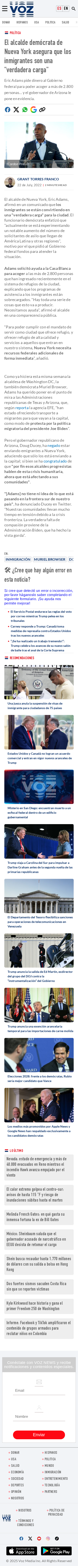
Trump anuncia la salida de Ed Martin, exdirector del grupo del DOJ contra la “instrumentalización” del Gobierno (40, 976)
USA (36, 22)
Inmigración (18, 559)
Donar (6, 22)
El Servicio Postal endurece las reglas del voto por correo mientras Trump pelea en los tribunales (41, 616)
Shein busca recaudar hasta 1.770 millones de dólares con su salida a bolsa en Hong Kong (38, 1264)
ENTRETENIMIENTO (56, 1479)
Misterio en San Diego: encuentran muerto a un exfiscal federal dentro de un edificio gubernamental (39, 812)
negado (53, 445)
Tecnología (52, 1485)
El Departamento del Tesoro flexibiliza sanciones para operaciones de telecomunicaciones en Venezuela (40, 921)
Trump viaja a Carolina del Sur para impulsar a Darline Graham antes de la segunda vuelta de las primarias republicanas (40, 867)
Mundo (49, 1466)
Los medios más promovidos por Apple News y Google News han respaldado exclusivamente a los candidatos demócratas (39, 1131)
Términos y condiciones (25, 1523)
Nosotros (17, 1498)
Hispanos (22, 22)
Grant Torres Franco (38, 179)
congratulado (55, 461)
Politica (50, 22)
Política (15, 33)
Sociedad (17, 1479)
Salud (65, 22)
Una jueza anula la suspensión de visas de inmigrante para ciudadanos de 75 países (35, 705)
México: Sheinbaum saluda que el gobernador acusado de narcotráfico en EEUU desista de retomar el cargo (36, 1239)
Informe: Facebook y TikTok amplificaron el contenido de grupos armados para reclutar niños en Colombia (38, 1328)
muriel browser (49, 559)
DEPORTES (17, 1485)
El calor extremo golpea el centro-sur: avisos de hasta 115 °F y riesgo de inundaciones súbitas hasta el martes (35, 1195)
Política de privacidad (56, 1513)
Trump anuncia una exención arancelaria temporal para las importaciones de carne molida (40, 1028)
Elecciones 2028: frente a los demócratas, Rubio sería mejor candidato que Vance (40, 1078)
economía (17, 1472)
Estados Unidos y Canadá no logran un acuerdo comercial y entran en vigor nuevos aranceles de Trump (40, 758)
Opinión (16, 1492)
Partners (51, 1492)
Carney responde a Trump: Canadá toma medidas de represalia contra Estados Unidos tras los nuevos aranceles (41, 630)
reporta (22, 407)
